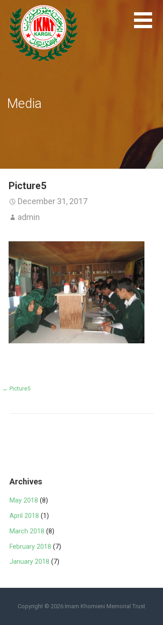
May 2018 (24, 500)
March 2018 (27, 531)
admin (29, 217)
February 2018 (30, 547)
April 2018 (24, 516)
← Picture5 (16, 388)
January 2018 (29, 562)
